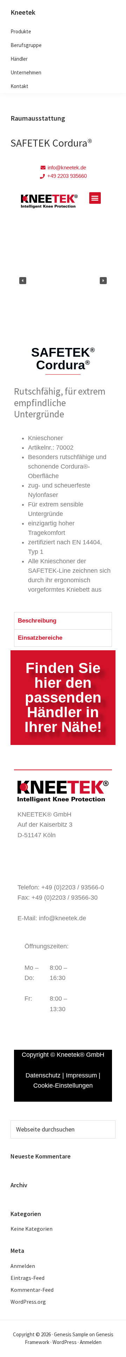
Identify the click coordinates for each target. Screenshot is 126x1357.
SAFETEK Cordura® (51, 142)
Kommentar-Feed (32, 1289)
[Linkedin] (61, 866)
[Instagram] (43, 866)
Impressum (81, 1075)
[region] (63, 281)
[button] (95, 198)
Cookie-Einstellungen (63, 1085)
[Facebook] (26, 866)
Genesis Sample (71, 1334)
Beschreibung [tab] (37, 620)
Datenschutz (43, 1075)
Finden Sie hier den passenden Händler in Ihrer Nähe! (63, 697)
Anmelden (22, 1265)
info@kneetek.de (62, 918)
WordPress (64, 1342)
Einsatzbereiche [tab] (40, 637)
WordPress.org (28, 1301)
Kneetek (22, 12)
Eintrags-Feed (27, 1277)
